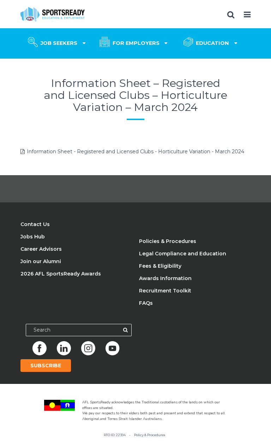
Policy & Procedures (149, 435)
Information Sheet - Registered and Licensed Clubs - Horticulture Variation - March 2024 (135, 151)
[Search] (125, 330)
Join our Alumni (40, 261)
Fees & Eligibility (160, 266)
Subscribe (45, 365)
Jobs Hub (32, 236)
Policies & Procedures (167, 241)
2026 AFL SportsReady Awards (60, 274)
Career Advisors (41, 249)
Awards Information (165, 278)
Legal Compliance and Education (182, 253)
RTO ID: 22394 (115, 435)
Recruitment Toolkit (165, 290)
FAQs (146, 303)
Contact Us (35, 224)
